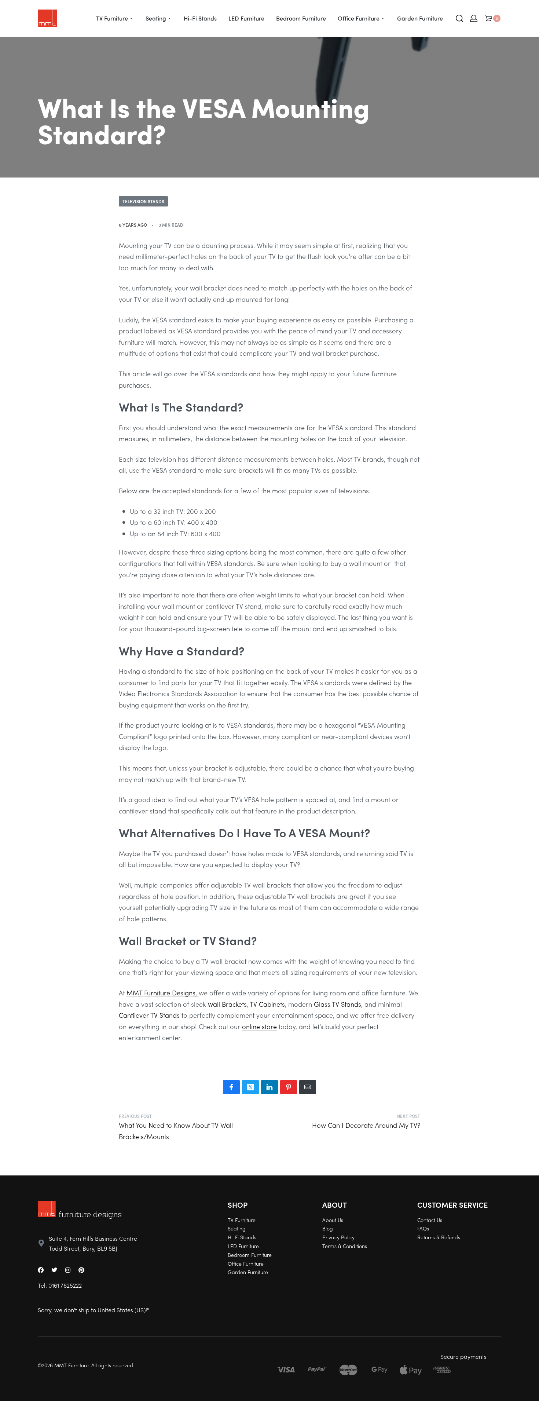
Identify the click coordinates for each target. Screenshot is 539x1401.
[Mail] (307, 1087)
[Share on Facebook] (231, 1087)
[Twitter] (54, 1270)
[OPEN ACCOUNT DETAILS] (474, 18)
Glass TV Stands (337, 1004)
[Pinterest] (81, 1270)
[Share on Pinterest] (288, 1087)
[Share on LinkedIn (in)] (269, 1087)
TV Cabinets (267, 1004)
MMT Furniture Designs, (162, 992)
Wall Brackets (227, 1004)
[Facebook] (41, 1270)
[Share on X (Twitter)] (250, 1087)
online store (259, 1026)
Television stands (143, 201)
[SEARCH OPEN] (459, 18)
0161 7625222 (65, 1285)
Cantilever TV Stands (149, 1015)
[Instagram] (68, 1270)
